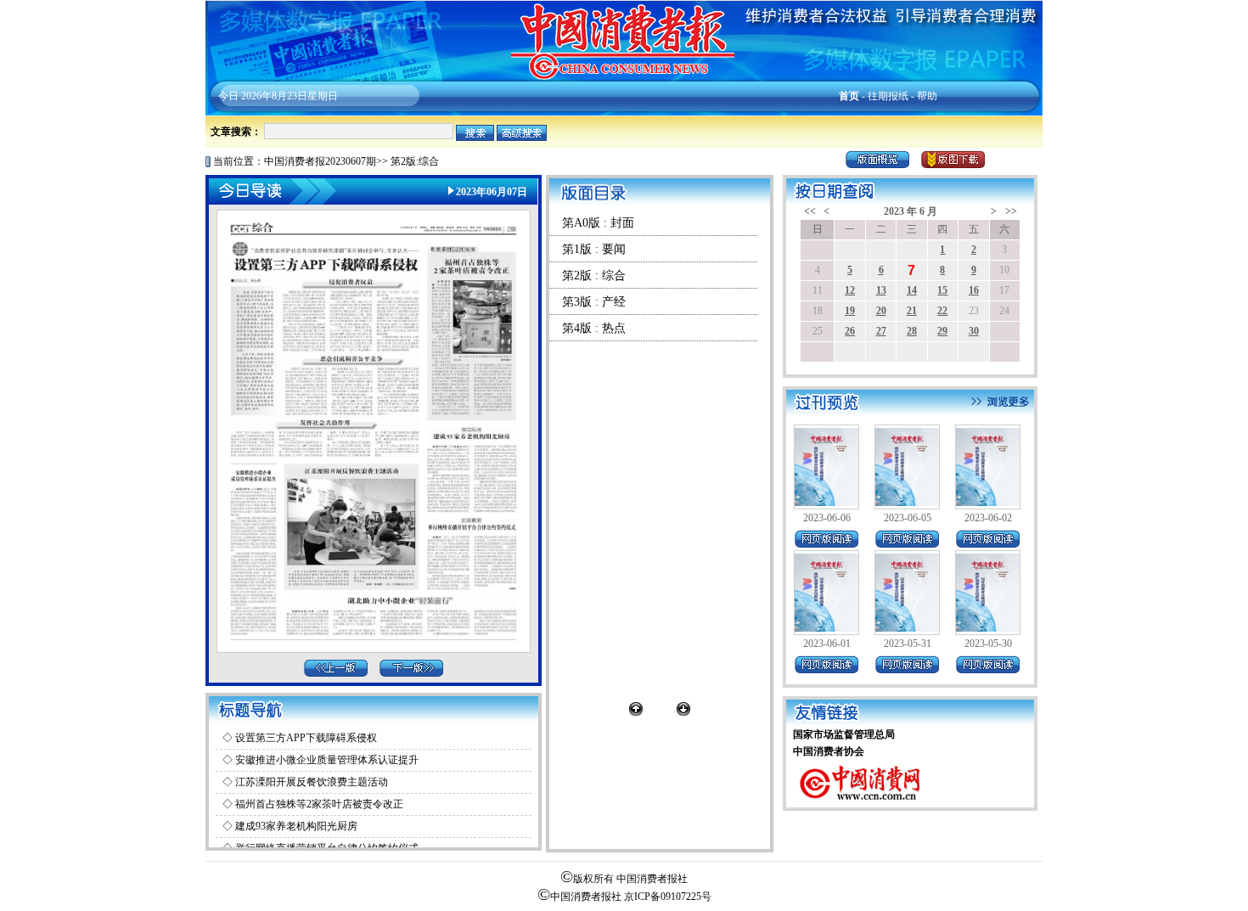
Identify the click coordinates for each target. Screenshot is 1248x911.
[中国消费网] (861, 804)
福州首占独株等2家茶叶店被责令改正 (319, 804)
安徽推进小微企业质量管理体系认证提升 (327, 760)
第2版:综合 (415, 161)
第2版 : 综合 (594, 275)
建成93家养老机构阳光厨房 (296, 826)
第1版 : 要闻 (594, 249)
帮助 (927, 96)
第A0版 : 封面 (598, 223)
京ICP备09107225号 (667, 897)
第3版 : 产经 (594, 301)
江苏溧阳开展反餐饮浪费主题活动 (311, 782)
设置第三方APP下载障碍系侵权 (306, 738)
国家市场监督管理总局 (844, 734)
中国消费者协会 (828, 751)
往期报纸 (888, 96)
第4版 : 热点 (594, 328)
